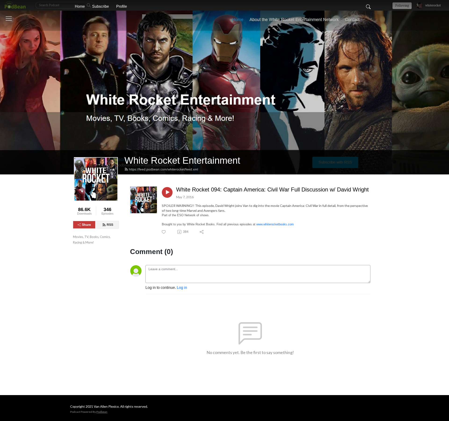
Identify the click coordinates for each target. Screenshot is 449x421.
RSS (110, 224)
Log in (182, 288)
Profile (121, 6)
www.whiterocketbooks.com (275, 224)
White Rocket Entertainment (182, 160)
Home (80, 6)
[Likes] (164, 232)
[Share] (202, 232)
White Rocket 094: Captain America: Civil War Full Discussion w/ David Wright (272, 189)
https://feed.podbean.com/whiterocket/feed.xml (163, 169)
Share (86, 224)
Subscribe (100, 6)
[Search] (368, 6)
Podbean (101, 412)
